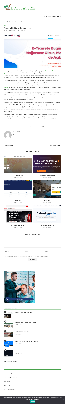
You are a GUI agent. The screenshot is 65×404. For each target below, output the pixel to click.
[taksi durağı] (18, 189)
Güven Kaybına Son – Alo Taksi (23, 312)
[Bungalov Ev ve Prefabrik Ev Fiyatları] (8, 324)
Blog (5, 25)
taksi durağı (17, 200)
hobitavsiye (12, 30)
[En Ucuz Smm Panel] (8, 353)
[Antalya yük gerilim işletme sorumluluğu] (8, 344)
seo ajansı (9, 361)
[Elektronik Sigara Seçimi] (8, 334)
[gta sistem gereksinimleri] (47, 164)
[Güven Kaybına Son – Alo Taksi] (8, 315)
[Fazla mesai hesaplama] (47, 214)
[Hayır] (63, 400)
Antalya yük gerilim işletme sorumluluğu (26, 341)
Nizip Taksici (47, 200)
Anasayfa (6, 21)
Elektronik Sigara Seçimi (22, 331)
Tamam (33, 401)
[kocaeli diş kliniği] (18, 164)
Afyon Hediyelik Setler (17, 225)
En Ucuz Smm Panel (20, 351)
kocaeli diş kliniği (18, 175)
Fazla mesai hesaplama (47, 225)
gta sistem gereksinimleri (47, 175)
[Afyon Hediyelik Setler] (18, 214)
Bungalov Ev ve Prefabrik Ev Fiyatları (25, 322)
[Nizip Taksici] (47, 189)
